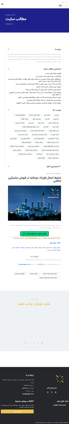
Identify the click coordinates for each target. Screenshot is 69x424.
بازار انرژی (56, 119)
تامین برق (31, 123)
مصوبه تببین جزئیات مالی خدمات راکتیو (49, 87)
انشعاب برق (47, 115)
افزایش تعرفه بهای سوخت (53, 73)
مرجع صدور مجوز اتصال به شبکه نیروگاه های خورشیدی (44, 100)
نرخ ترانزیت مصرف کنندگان (25, 154)
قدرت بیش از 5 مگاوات (52, 142)
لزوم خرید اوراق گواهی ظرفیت (51, 146)
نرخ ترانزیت (39, 154)
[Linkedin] (51, 392)
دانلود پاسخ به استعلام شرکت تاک (35, 233)
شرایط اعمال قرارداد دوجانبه (37, 131)
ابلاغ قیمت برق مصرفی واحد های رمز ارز (48, 76)
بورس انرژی (41, 123)
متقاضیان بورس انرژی (33, 146)
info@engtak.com (24, 264)
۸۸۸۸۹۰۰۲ (41, 264)
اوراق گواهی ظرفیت (20, 115)
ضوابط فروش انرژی (39, 138)
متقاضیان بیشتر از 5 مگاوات (17, 146)
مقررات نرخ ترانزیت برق (52, 154)
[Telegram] (47, 392)
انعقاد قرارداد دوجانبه (34, 115)
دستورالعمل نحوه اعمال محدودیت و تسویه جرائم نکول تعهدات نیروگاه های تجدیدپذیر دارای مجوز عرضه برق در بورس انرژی (34, 80)
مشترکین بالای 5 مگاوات (31, 150)
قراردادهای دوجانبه (26, 142)
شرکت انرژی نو (54, 134)
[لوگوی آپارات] (55, 392)
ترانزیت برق (55, 127)
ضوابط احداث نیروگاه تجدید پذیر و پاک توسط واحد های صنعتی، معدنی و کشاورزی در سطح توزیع (35, 93)
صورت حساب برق (23, 134)
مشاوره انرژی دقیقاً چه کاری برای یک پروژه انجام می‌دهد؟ (43, 90)
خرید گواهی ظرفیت (53, 131)
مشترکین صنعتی (17, 150)
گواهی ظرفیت (41, 158)
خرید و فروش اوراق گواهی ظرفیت (30, 127)
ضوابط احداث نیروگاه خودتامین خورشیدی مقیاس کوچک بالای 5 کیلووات (38, 103)
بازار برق (47, 119)
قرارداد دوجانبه (38, 142)
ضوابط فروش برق (25, 138)
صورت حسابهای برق (53, 138)
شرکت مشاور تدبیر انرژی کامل (39, 134)
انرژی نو (56, 115)
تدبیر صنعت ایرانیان (60, 405)
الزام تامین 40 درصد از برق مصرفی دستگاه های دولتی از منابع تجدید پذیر (38, 84)
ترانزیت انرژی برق (20, 123)
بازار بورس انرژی (37, 119)
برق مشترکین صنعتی (53, 123)
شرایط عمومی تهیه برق (20, 131)
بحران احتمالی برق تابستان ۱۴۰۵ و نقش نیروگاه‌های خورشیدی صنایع (39, 97)
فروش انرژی (13, 138)
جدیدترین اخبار (53, 166)
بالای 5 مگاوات (24, 119)
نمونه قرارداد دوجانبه (53, 158)
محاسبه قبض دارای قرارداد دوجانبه (50, 150)
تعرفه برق (46, 127)
